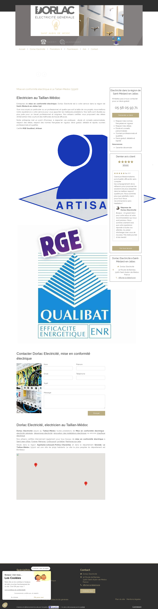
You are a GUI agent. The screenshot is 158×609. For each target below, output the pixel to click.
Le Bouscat (51, 441)
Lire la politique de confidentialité (15, 590)
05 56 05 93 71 (126, 108)
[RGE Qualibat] (77, 284)
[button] (5, 605)
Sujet (46, 383)
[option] (41, 69)
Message (47, 393)
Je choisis (14, 597)
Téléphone (80, 374)
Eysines (34, 441)
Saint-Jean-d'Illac (24, 441)
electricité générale (25, 433)
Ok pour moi (39, 597)
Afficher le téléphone (127, 278)
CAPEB (82, 607)
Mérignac (42, 441)
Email (46, 374)
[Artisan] (87, 178)
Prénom (79, 364)
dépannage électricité (43, 433)
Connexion (136, 607)
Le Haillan (61, 441)
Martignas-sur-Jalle (73, 441)
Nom (46, 364)
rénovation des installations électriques (69, 433)
